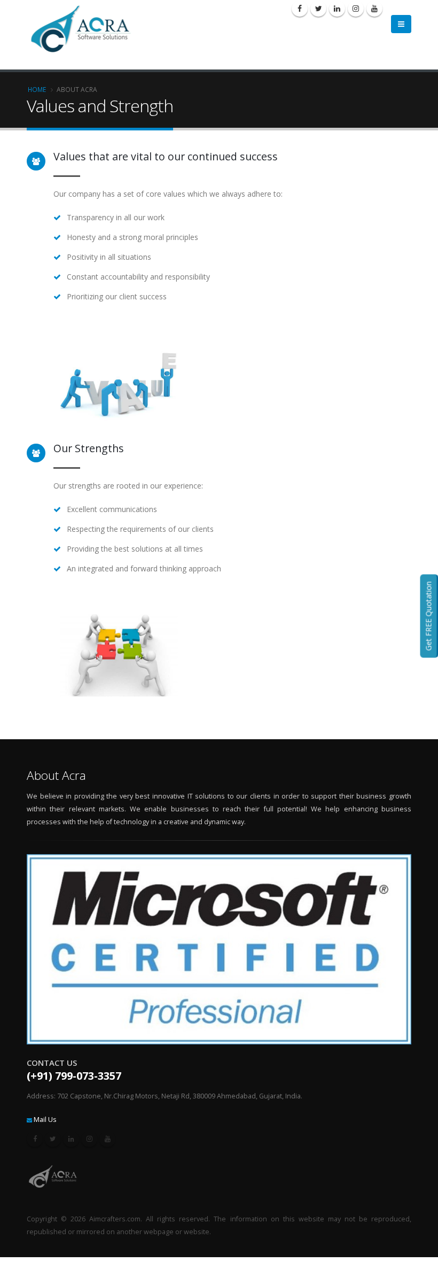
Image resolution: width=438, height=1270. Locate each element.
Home (37, 89)
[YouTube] (374, 9)
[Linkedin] (337, 9)
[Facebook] (300, 9)
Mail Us (45, 1119)
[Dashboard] (85, 28)
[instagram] (356, 9)
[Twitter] (318, 9)
